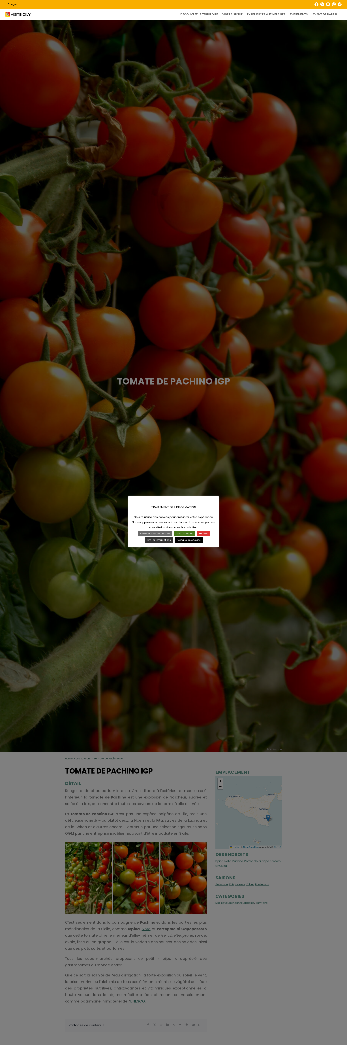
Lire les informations (159, 540)
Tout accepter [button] (184, 533)
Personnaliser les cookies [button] (155, 533)
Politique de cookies (189, 540)
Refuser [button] (203, 533)
